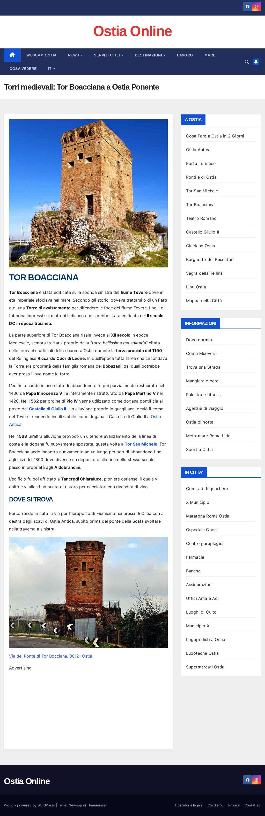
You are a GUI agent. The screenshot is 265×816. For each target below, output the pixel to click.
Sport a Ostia (199, 449)
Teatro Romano (201, 218)
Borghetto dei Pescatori (210, 259)
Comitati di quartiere (207, 488)
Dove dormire (200, 339)
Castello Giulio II (202, 232)
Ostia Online (132, 31)
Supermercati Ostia (205, 666)
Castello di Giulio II (47, 408)
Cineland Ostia (200, 245)
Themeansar (97, 805)
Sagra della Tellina (204, 273)
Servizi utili (107, 55)
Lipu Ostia (196, 286)
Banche (193, 570)
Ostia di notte (200, 422)
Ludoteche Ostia (202, 653)
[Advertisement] (88, 708)
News (74, 55)
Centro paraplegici (205, 543)
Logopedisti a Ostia (205, 639)
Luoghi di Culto (201, 612)
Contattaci (253, 805)
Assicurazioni (199, 584)
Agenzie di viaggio (205, 408)
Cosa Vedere (23, 69)
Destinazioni (149, 55)
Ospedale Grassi (202, 529)
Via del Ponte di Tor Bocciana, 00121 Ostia (50, 656)
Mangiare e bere (202, 380)
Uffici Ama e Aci (202, 598)
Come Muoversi (202, 353)
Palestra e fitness (203, 394)
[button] (247, 61)
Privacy (234, 805)
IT (50, 69)
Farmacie (195, 557)
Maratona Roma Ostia (208, 516)
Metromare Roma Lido (208, 435)
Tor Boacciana (200, 204)
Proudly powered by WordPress (30, 805)
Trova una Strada (203, 367)
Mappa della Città (204, 300)
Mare (210, 55)
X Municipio (197, 502)
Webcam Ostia (41, 55)
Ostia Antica (198, 149)
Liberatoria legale (189, 805)
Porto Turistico (201, 163)
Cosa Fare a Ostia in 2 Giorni (215, 136)
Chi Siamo (215, 805)
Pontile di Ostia (201, 177)
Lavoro (185, 55)
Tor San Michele (141, 444)
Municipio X (197, 625)
